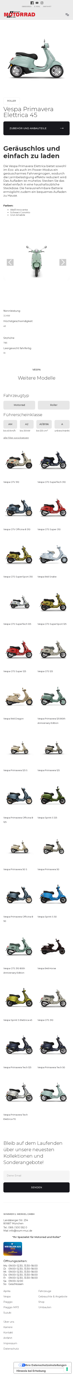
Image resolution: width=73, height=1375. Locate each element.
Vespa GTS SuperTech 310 (52, 482)
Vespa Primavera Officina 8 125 (18, 819)
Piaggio (8, 1301)
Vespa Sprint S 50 (47, 916)
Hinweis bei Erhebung (31, 1370)
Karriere (8, 1327)
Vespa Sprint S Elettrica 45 (17, 1020)
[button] (67, 14)
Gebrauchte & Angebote (52, 1296)
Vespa (7, 1296)
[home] (19, 14)
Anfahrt (47, 6)
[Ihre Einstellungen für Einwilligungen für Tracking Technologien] (67, 1369)
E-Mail (37, 6)
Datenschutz (11, 1348)
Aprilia (6, 1291)
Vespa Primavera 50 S (15, 869)
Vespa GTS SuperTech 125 (17, 624)
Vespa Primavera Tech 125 (17, 1067)
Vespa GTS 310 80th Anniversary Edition (14, 970)
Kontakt (8, 1332)
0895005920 (26, 6)
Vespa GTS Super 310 (49, 529)
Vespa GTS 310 (45, 1020)
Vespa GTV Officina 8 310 (16, 529)
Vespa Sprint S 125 (47, 817)
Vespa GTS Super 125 (14, 671)
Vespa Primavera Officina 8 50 (18, 918)
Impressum (10, 1343)
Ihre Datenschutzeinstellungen (46, 1365)
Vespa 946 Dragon (13, 718)
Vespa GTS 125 (45, 671)
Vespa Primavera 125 (49, 770)
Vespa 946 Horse (47, 968)
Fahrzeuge (44, 1291)
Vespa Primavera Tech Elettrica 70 (15, 1116)
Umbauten (44, 1307)
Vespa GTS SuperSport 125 (52, 624)
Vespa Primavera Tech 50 (51, 1067)
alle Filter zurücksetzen (16, 437)
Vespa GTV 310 (11, 482)
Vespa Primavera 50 (48, 869)
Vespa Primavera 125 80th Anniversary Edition (51, 720)
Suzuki (7, 1312)
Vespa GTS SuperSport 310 (18, 576)
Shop (41, 1301)
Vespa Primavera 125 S (15, 770)
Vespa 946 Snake (47, 576)
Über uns (8, 1321)
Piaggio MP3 (11, 1307)
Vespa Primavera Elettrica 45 (53, 1114)
